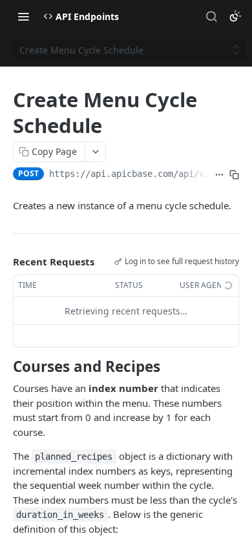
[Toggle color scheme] (235, 16)
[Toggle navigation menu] (23, 16)
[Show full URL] (219, 175)
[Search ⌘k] (211, 16)
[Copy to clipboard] (234, 175)
